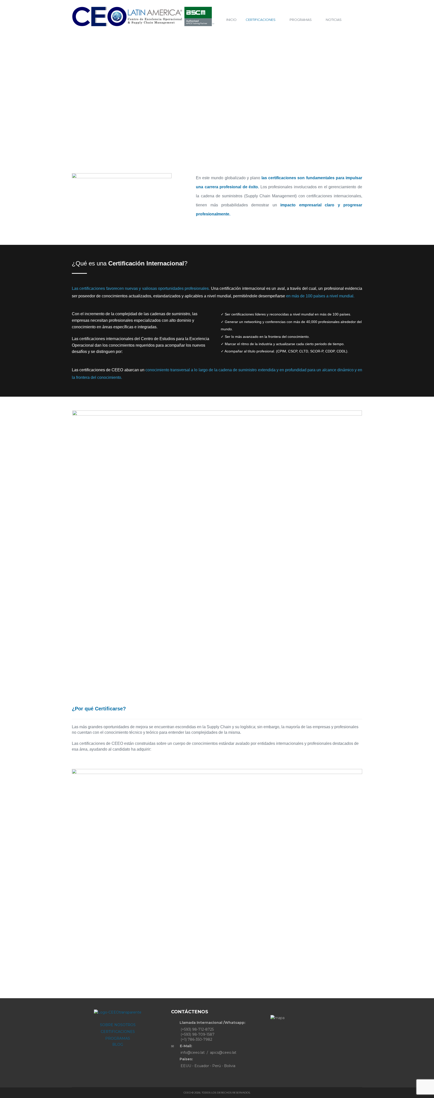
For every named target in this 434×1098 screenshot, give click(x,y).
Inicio (231, 20)
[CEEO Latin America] (145, 16)
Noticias (334, 20)
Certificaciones (261, 20)
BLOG (117, 1044)
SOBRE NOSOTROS (118, 1025)
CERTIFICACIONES (118, 1031)
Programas (301, 20)
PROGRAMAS (117, 1038)
